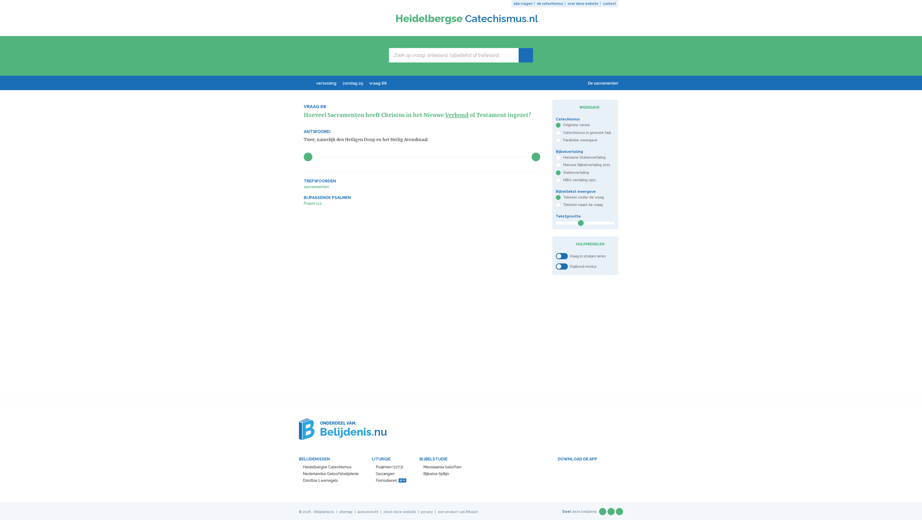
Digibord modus (583, 266)
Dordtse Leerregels (320, 480)
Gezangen (385, 473)
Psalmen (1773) (389, 467)
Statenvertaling (576, 172)
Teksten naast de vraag (583, 205)
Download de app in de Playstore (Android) (574, 470)
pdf (521, 181)
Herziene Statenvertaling (584, 157)
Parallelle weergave (580, 140)
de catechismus (550, 4)
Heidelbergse (466, 19)
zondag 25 (353, 83)
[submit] (526, 55)
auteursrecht (368, 512)
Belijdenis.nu (324, 512)
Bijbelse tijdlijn (436, 473)
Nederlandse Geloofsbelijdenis (331, 473)
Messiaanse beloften (442, 467)
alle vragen (523, 4)
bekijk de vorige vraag (308, 157)
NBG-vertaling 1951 (579, 180)
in (619, 511)
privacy (427, 512)
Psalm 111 (313, 203)
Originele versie (576, 125)
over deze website (583, 4)
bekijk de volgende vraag (536, 157)
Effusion (472, 512)
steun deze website (399, 512)
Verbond (456, 115)
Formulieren (390, 480)
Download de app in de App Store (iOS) (608, 470)
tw (611, 511)
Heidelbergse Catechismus (327, 467)
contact (609, 4)
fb (602, 511)
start (306, 83)
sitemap (345, 512)
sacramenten (316, 187)
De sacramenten (603, 83)
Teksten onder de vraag (583, 197)
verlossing (326, 83)
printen (536, 181)
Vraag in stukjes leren (588, 256)
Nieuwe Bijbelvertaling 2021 (586, 165)
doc (529, 181)
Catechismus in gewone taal (587, 132)
